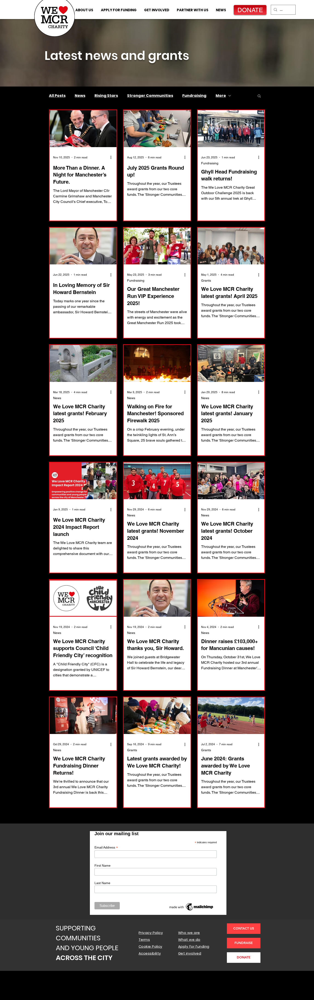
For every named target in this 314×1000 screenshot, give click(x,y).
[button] (259, 96)
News (80, 95)
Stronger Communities (150, 95)
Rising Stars (106, 95)
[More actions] (112, 157)
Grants (206, 280)
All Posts (57, 95)
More (221, 95)
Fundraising (194, 95)
